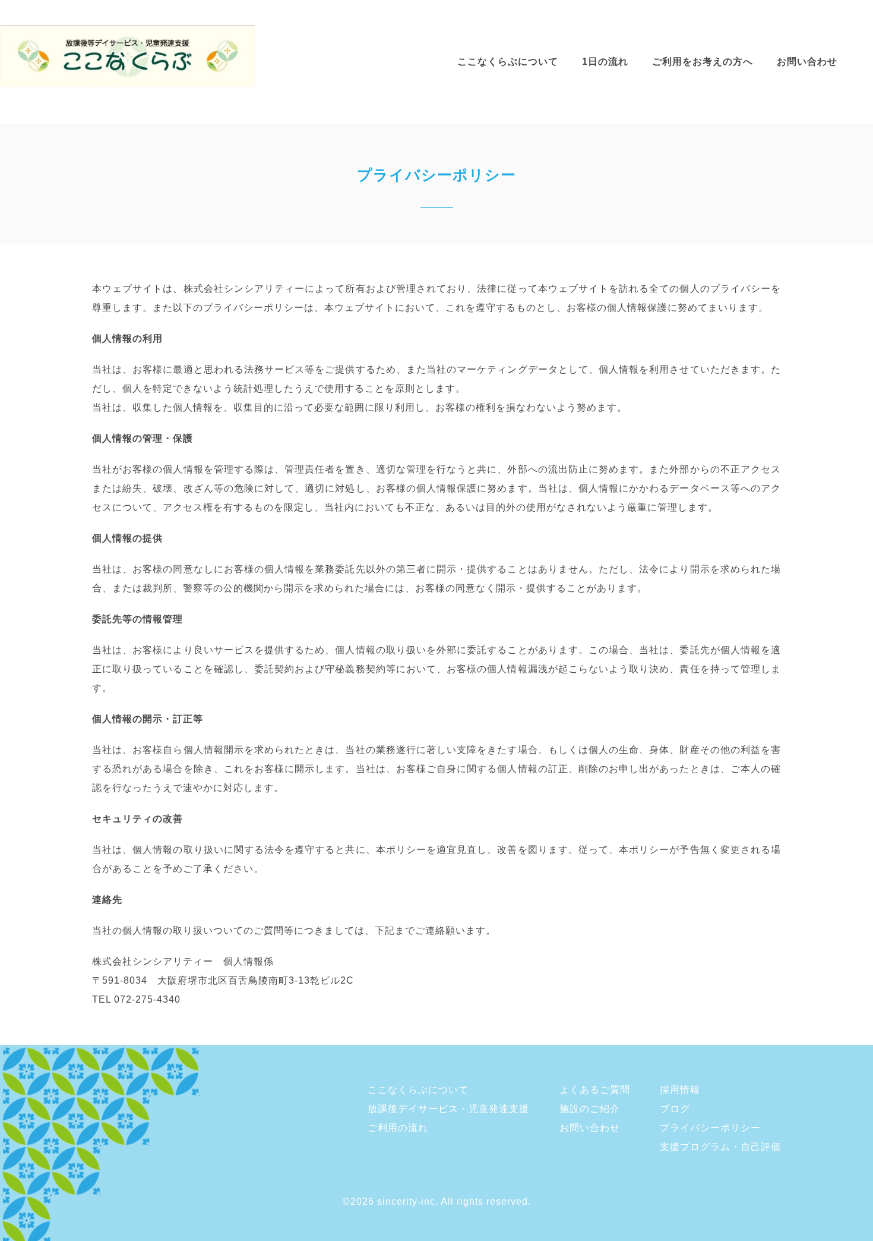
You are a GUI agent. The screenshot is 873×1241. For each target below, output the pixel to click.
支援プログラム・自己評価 (720, 1147)
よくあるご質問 (594, 1090)
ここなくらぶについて (507, 61)
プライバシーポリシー (710, 1128)
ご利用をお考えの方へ (702, 61)
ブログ (675, 1109)
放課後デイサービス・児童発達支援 (448, 1109)
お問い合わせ (807, 61)
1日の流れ (605, 61)
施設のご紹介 (589, 1109)
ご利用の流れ (398, 1128)
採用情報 (680, 1090)
